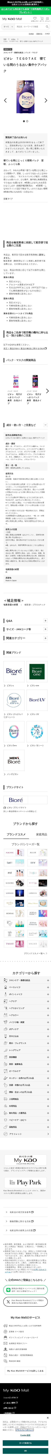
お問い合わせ (8, 1408)
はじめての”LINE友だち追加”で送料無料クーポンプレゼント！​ (25, 10)
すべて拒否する (25, 1443)
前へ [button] (5, 100)
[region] (25, 1435)
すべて (6, 27)
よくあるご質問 (9, 1403)
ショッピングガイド (11, 1398)
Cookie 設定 (25, 1435)
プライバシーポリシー (24, 1430)
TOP (5, 39)
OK (25, 1451)
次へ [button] (46, 100)
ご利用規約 (8, 1413)
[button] (47, 391)
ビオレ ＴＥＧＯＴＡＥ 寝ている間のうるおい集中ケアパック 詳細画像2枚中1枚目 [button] (24, 121)
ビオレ (13, 39)
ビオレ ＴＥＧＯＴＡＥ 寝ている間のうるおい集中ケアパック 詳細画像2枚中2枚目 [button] (27, 121)
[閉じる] (48, 1418)
